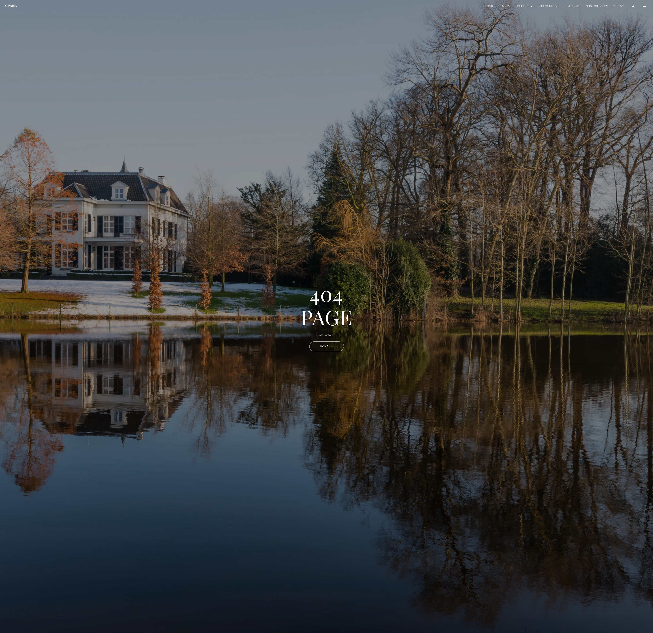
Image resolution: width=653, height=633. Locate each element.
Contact (618, 6)
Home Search (572, 6)
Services (504, 6)
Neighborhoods (596, 6)
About (489, 6)
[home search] (633, 6)
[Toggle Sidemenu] (644, 6)
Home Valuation (548, 6)
